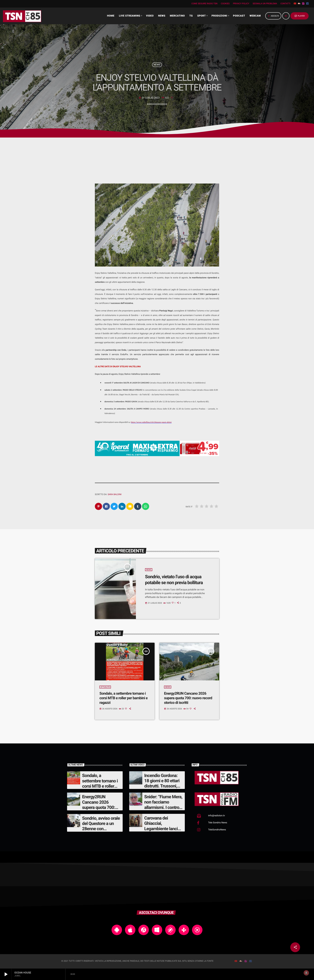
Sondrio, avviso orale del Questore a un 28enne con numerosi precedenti (101, 826)
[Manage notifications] (306, 972)
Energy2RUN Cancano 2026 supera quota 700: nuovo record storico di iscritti (188, 698)
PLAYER (299, 16)
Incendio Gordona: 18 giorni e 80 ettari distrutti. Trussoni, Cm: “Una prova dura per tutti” (163, 786)
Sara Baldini (114, 494)
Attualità (105, 687)
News (157, 64)
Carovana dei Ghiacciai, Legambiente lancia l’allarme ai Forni (162, 826)
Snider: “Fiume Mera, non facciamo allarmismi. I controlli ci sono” (163, 804)
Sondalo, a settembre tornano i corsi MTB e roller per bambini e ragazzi (123, 698)
